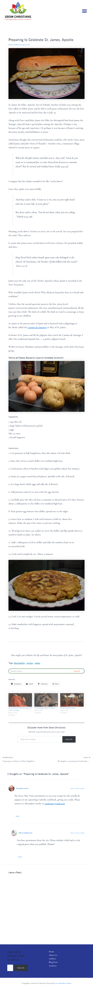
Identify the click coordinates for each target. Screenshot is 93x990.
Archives (53, 965)
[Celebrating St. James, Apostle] (46, 700)
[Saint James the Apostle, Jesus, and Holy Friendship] (20, 700)
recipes (30, 663)
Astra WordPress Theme (63, 983)
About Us (53, 955)
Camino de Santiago (37, 327)
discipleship (19, 663)
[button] (84, 11)
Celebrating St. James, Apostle (44, 708)
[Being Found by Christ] (72, 700)
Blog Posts (53, 962)
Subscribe (69, 739)
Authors (52, 958)
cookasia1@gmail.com (55, 803)
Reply (17, 816)
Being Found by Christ (67, 708)
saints (37, 663)
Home (51, 951)
